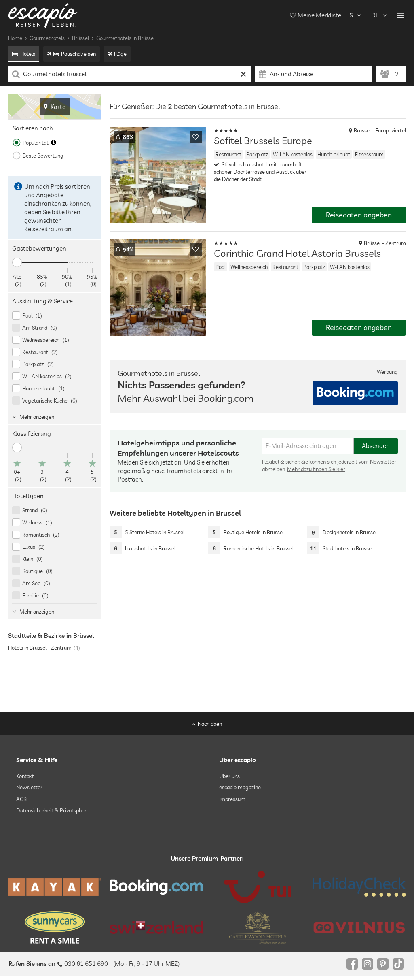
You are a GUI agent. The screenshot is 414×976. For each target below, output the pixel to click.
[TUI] (257, 887)
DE (375, 15)
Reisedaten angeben (359, 214)
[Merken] (196, 137)
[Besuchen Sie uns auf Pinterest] (383, 964)
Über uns (229, 776)
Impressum (232, 799)
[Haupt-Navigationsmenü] (400, 15)
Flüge (120, 54)
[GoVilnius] (359, 927)
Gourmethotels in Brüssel (125, 38)
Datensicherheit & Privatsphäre (52, 810)
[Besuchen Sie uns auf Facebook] (352, 964)
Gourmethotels (47, 38)
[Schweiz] (156, 927)
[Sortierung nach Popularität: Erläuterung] (54, 142)
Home (15, 38)
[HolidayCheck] (359, 887)
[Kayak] (54, 887)
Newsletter (29, 787)
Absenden (376, 446)
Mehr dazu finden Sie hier (316, 469)
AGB (21, 799)
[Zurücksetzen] (244, 74)
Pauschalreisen (78, 54)
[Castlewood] (257, 927)
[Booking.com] (156, 887)
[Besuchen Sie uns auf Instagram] (367, 964)
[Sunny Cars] (54, 927)
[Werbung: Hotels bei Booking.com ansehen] (355, 393)
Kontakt (25, 776)
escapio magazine (240, 787)
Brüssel (80, 38)
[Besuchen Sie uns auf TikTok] (398, 964)
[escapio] (43, 15)
